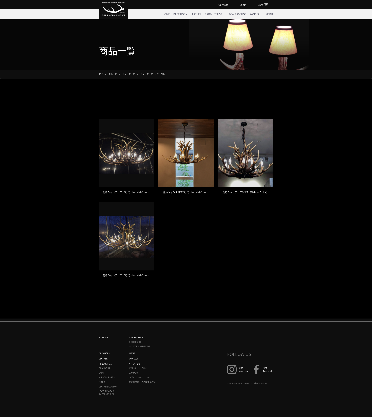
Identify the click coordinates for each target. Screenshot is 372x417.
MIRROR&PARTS (107, 377)
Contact (223, 4)
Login (243, 4)
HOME (166, 14)
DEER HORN (180, 14)
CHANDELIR (104, 368)
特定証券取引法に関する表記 (142, 382)
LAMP (101, 372)
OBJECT (103, 382)
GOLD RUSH (135, 342)
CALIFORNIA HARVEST (139, 346)
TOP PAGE (103, 337)
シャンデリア (128, 74)
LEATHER (196, 14)
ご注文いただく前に (138, 368)
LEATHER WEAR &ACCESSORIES (106, 393)
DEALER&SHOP (237, 14)
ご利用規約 (134, 372)
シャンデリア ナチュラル (153, 74)
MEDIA (132, 353)
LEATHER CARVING (108, 386)
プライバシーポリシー (139, 377)
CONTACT (133, 358)
